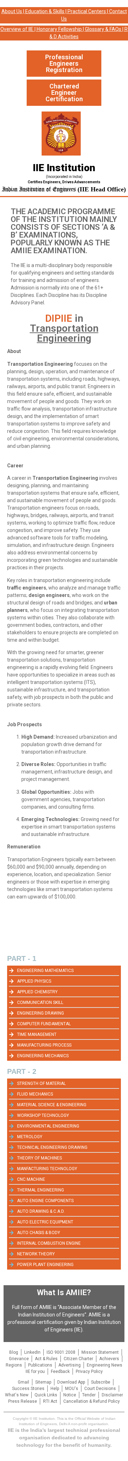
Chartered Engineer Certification (64, 92)
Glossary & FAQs (103, 29)
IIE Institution (64, 168)
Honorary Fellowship (59, 29)
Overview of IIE (16, 29)
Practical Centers (87, 11)
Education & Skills (44, 11)
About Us (11, 11)
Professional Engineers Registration (64, 63)
